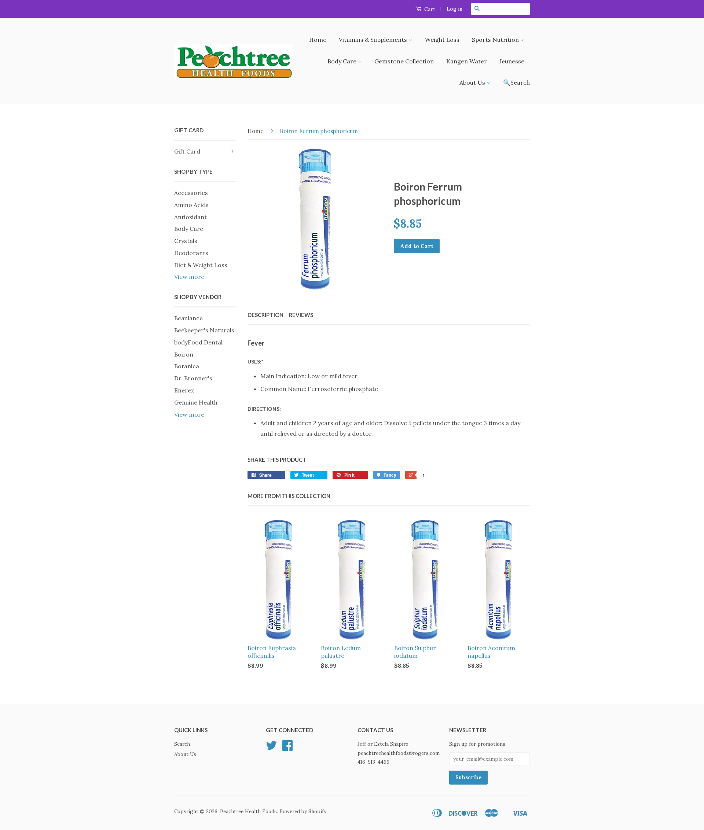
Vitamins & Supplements (373, 39)
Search (182, 744)
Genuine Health (195, 402)
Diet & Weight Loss (200, 265)
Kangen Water (466, 61)
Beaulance (188, 318)
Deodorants (191, 253)
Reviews (301, 314)
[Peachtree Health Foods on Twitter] (271, 748)
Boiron (183, 354)
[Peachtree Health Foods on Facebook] (287, 748)
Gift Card (187, 151)
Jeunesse (511, 61)
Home (317, 39)
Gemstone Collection (404, 61)
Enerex (184, 390)
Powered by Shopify (302, 811)
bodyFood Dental (198, 342)
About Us (473, 82)
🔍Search (516, 82)
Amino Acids (191, 205)
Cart (429, 9)
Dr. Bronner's (193, 378)
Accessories (191, 192)
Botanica (186, 366)
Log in (454, 8)
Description (265, 314)
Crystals (185, 240)
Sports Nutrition (496, 39)
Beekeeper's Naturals (204, 330)
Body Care (342, 61)
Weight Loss (442, 39)
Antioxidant (190, 217)
